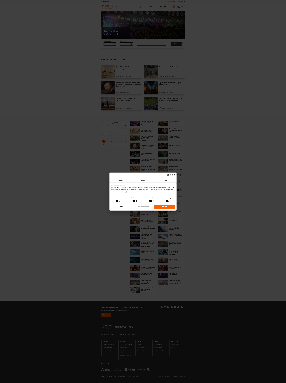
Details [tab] (143, 180)
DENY (121, 206)
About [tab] (165, 180)
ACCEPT (164, 206)
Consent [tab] (120, 180)
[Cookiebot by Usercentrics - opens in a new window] (168, 175)
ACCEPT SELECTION (143, 206)
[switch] (134, 201)
